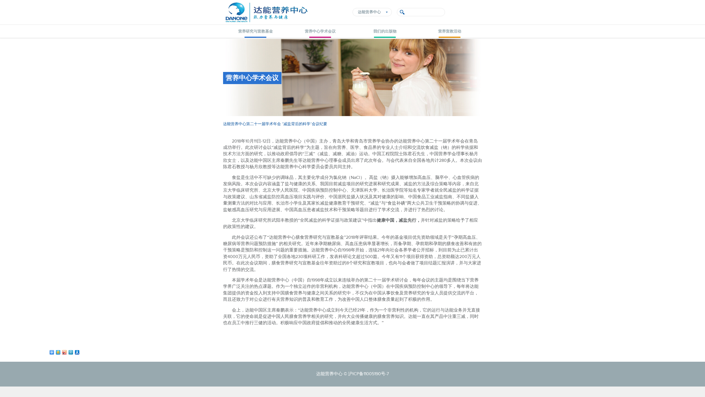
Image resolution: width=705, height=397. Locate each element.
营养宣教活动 (449, 31)
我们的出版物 (385, 31)
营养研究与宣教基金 (255, 31)
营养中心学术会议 (320, 31)
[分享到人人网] (77, 352)
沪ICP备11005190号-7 (368, 374)
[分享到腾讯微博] (71, 352)
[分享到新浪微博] (64, 352)
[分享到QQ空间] (58, 352)
